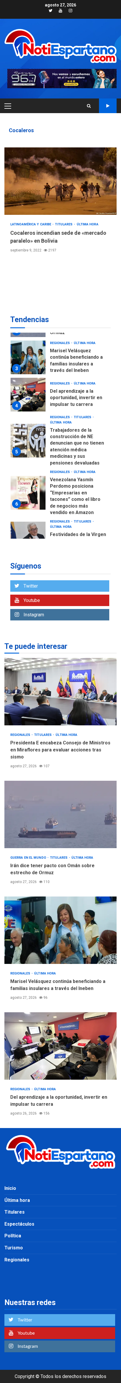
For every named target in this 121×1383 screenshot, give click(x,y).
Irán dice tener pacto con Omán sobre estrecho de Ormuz (60, 814)
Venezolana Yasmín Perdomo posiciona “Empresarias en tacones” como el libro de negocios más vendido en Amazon (28, 493)
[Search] (89, 105)
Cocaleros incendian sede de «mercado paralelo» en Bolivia (60, 181)
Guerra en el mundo (28, 857)
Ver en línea (108, 105)
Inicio (10, 1188)
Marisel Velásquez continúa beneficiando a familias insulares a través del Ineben (28, 357)
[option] (60, 358)
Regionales (60, 343)
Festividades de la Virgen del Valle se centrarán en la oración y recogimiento (28, 538)
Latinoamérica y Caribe (31, 224)
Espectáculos (19, 1224)
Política (12, 1236)
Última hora (87, 224)
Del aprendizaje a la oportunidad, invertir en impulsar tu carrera (28, 394)
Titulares (64, 224)
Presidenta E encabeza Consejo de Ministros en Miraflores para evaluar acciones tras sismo (60, 691)
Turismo (13, 1248)
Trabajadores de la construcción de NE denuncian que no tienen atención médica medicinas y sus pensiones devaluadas (28, 440)
